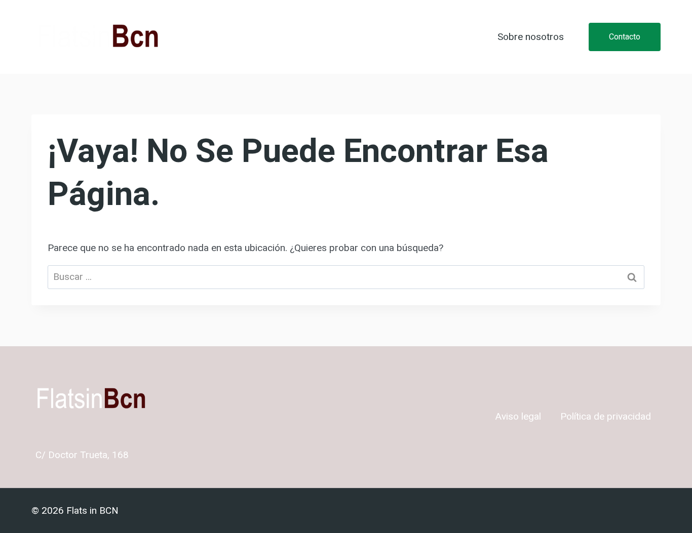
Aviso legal (518, 416)
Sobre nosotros (530, 37)
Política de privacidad (605, 416)
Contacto (624, 37)
